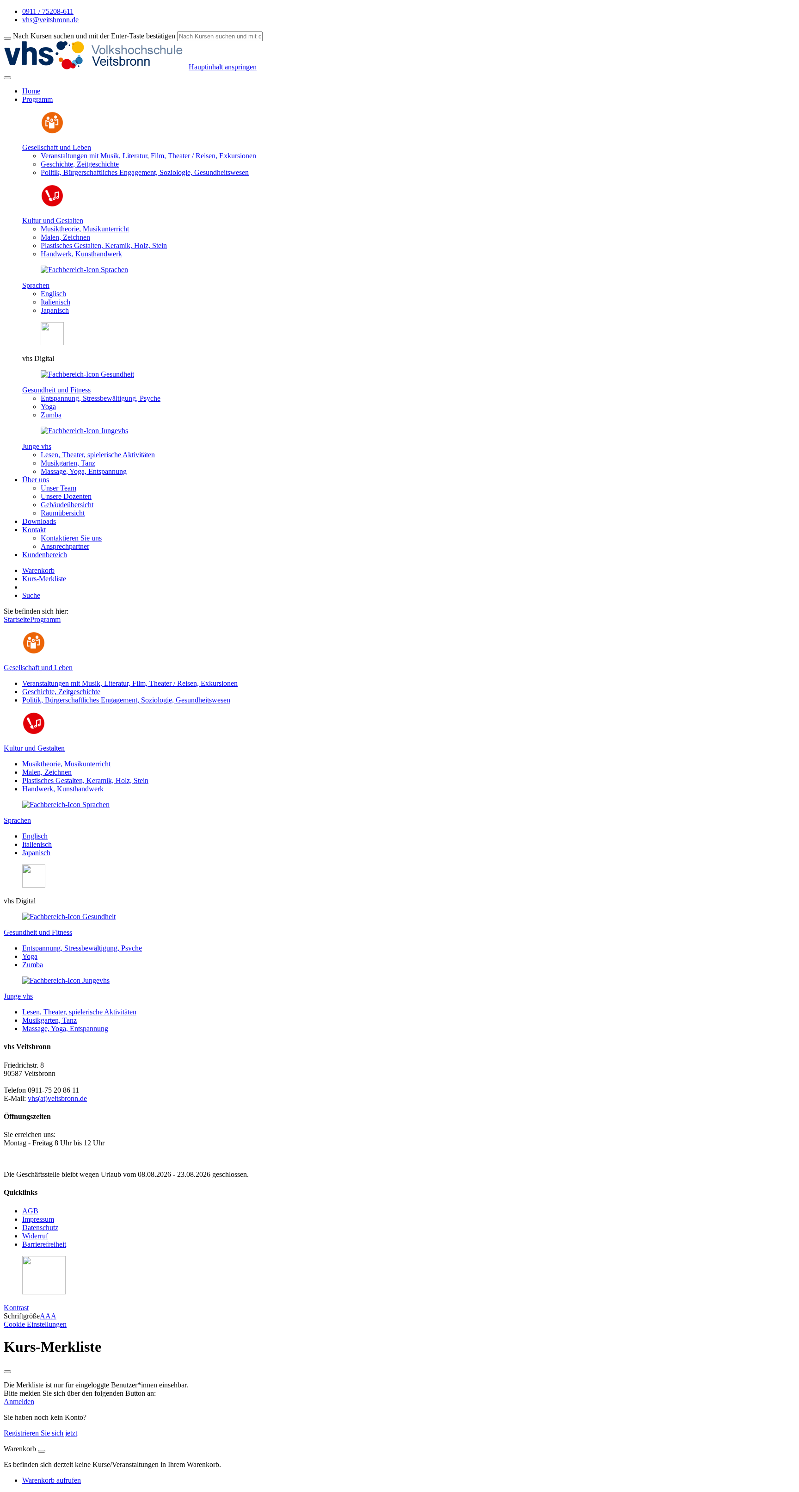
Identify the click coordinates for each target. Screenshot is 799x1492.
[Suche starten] (7, 38)
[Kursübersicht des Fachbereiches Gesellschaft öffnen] (52, 132)
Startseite (17, 619)
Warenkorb (38, 570)
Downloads (39, 521)
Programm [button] (37, 99)
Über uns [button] (35, 480)
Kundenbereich (44, 555)
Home (31, 91)
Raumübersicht (63, 513)
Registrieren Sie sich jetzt (40, 1433)
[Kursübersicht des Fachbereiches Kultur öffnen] (52, 205)
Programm (45, 619)
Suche (31, 595)
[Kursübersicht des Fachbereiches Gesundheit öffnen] (87, 374)
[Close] (41, 1451)
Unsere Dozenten (66, 496)
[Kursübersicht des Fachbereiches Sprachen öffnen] (84, 270)
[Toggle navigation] (7, 77)
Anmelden (19, 1401)
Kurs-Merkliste (44, 579)
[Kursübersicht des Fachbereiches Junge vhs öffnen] (84, 431)
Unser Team (58, 488)
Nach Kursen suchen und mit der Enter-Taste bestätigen (94, 36)
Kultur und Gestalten (52, 220)
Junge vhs (36, 446)
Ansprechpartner (65, 546)
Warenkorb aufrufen (51, 1480)
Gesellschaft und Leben (56, 147)
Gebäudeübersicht (67, 505)
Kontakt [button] (34, 530)
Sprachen (35, 285)
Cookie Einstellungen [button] (35, 1324)
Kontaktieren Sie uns (71, 538)
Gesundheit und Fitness (56, 390)
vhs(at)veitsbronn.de (57, 1098)
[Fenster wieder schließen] (7, 1371)
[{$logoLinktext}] (96, 67)
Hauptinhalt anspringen (223, 67)
